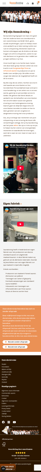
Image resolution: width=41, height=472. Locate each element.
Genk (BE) (5, 377)
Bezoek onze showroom (7, 467)
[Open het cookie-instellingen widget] (3, 468)
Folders (4, 403)
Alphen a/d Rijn (6, 369)
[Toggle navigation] (4, 3)
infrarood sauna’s (10, 71)
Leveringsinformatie (8, 406)
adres (16, 125)
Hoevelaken (5, 367)
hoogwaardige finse (20, 68)
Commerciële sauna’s (8, 393)
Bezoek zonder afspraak (17, 342)
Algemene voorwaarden (9, 401)
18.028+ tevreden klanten (20, 455)
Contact (4, 398)
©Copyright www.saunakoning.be (20, 464)
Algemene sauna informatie (10, 391)
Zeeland (4, 382)
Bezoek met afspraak (16, 347)
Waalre (4, 364)
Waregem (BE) (6, 374)
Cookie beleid (6, 411)
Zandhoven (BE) (7, 372)
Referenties (5, 396)
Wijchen (4, 379)
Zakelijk (4, 414)
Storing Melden (6, 416)
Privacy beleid (6, 408)
